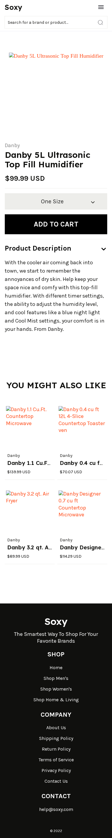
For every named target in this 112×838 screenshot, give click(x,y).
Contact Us (56, 781)
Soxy (13, 7)
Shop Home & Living (56, 699)
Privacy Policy (56, 770)
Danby (12, 145)
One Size (52, 201)
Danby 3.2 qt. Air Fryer (38, 547)
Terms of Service (56, 759)
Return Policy (56, 749)
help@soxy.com (56, 809)
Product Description (38, 248)
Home (56, 667)
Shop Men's (56, 678)
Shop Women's (56, 689)
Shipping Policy (56, 738)
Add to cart (56, 224)
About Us (56, 727)
